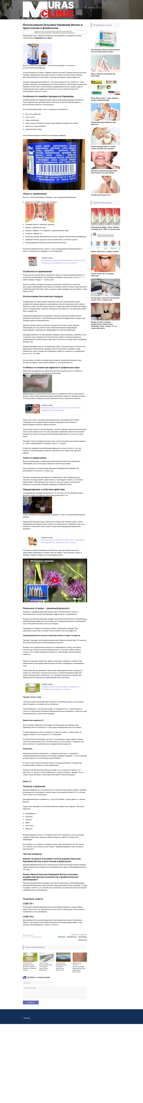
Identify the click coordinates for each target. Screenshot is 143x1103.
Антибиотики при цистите (100, 195)
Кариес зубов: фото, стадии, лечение (104, 251)
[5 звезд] (30, 937)
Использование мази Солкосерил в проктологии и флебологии (45, 967)
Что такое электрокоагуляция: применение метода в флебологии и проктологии (78, 968)
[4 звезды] (28, 937)
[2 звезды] (25, 937)
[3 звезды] (27, 937)
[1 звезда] (24, 937)
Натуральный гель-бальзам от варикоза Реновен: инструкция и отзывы (29, 967)
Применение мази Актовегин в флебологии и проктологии (61, 967)
